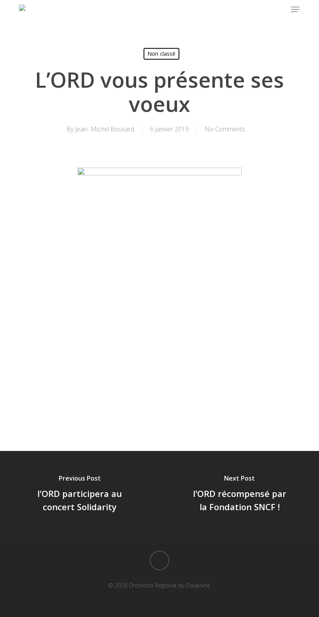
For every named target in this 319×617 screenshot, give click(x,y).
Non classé (161, 53)
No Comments (225, 129)
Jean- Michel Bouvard (104, 129)
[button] (295, 9)
